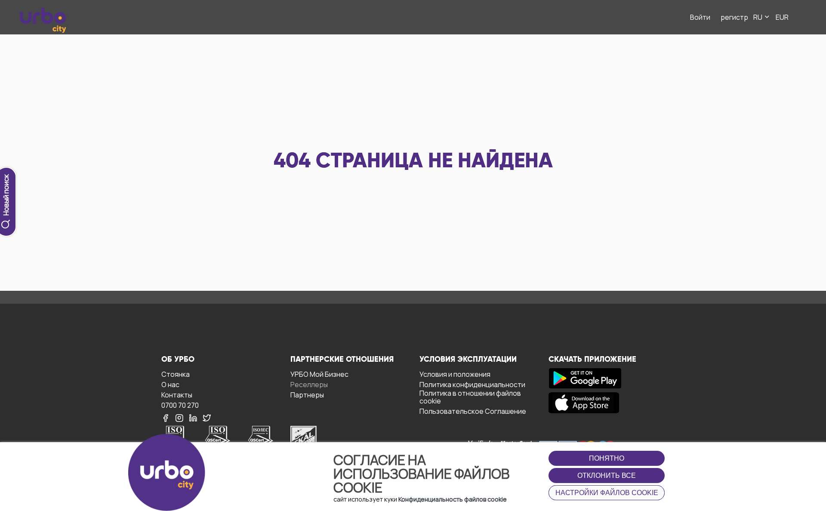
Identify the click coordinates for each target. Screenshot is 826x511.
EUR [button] (782, 17)
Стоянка (175, 374)
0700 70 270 (180, 404)
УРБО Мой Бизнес (319, 374)
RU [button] (758, 17)
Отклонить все (606, 475)
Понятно (606, 458)
